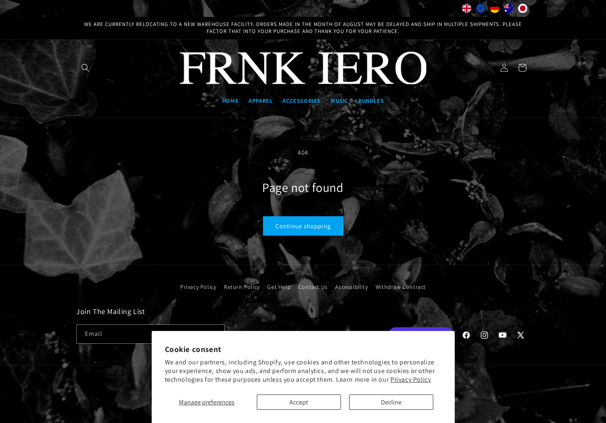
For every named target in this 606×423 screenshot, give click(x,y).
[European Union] (481, 10)
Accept (298, 402)
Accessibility (351, 287)
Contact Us (313, 287)
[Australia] (509, 10)
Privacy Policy (410, 379)
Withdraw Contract (401, 287)
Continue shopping (303, 226)
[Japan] (523, 10)
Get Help (279, 287)
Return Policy (242, 287)
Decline (391, 402)
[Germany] (495, 10)
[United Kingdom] (467, 10)
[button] (85, 68)
